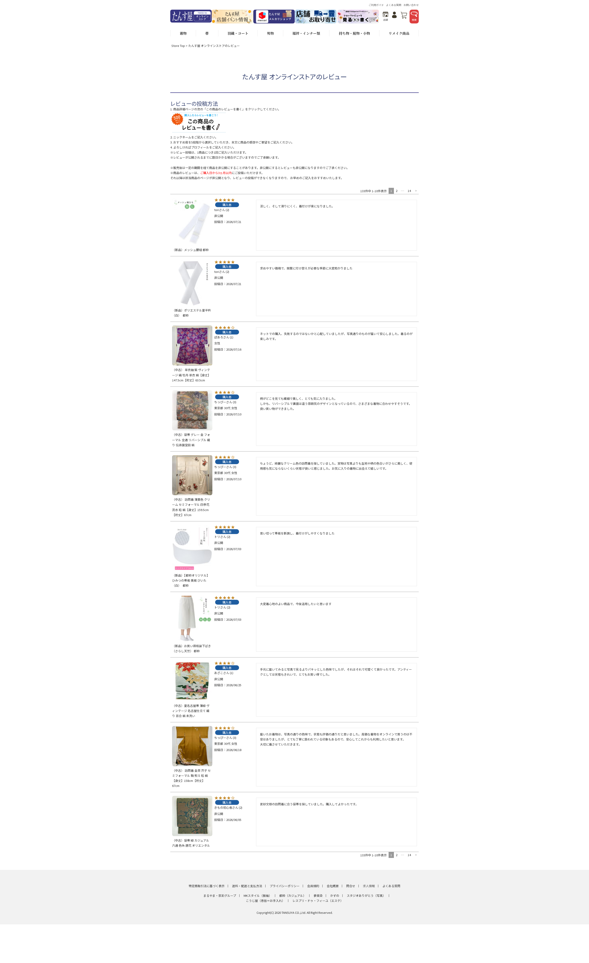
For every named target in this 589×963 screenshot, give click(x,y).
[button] (416, 191)
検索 (414, 19)
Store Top (178, 45)
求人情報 (369, 886)
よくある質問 (393, 5)
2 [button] (396, 191)
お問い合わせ (411, 5)
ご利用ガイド (376, 5)
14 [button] (409, 191)
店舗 (385, 19)
